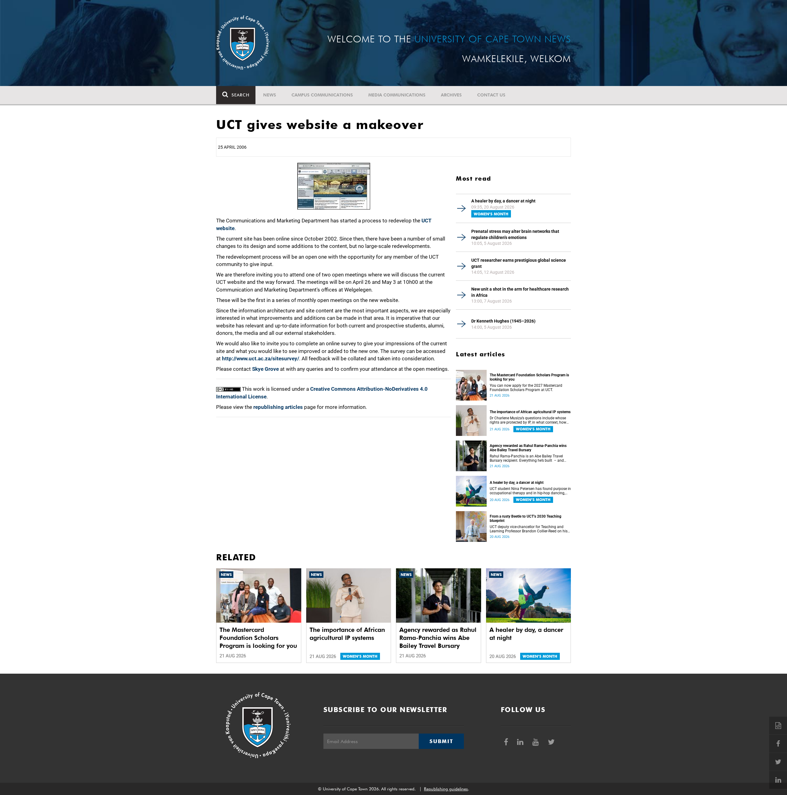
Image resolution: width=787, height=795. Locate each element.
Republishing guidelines (446, 788)
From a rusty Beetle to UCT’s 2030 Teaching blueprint (525, 518)
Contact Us (491, 94)
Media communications (396, 94)
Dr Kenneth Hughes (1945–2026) (503, 321)
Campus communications (322, 94)
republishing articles (278, 407)
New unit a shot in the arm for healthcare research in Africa (520, 292)
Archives (451, 94)
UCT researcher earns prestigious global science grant (518, 263)
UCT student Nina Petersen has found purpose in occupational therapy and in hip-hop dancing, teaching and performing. (530, 491)
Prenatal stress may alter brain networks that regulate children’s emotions (515, 234)
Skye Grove (265, 369)
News (269, 94)
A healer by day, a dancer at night (503, 200)
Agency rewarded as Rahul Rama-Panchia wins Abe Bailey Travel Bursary (528, 448)
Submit (441, 741)
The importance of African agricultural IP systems (530, 412)
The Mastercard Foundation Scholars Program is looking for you (529, 377)
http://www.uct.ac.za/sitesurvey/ (260, 358)
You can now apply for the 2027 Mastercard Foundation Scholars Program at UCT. (526, 387)
